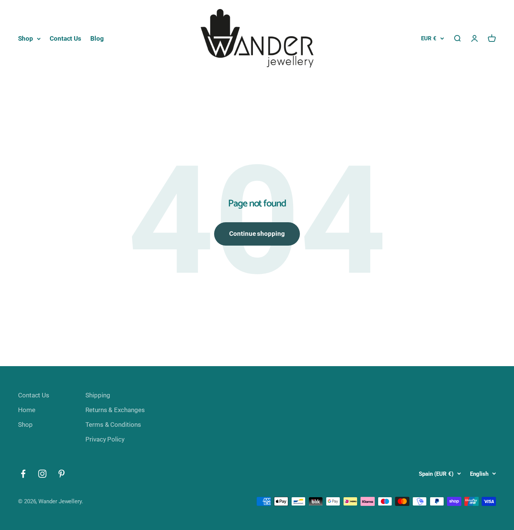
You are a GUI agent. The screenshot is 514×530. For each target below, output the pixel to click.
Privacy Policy (105, 439)
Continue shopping (257, 233)
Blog (97, 38)
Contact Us (65, 38)
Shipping (97, 395)
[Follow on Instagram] (42, 474)
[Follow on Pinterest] (61, 474)
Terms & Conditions (113, 424)
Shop (25, 38)
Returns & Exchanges (114, 410)
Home (26, 410)
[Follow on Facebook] (23, 474)
